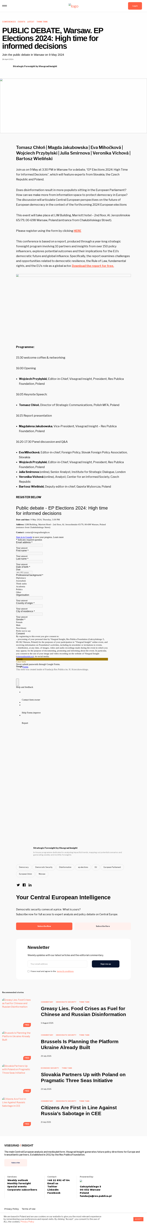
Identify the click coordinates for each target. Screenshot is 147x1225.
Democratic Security (43, 867)
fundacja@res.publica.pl (96, 1196)
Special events (17, 1187)
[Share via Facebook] (24, 885)
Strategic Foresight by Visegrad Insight (35, 66)
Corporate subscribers (22, 1190)
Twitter (52, 1187)
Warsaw (42, 874)
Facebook (53, 1193)
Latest (30, 22)
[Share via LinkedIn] (30, 885)
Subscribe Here (103, 926)
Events (21, 22)
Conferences (9, 22)
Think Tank (42, 22)
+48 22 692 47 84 (58, 1180)
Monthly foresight (19, 1183)
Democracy (24, 867)
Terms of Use (28, 1209)
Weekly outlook (17, 1180)
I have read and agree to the (52, 971)
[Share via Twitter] (18, 885)
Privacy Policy (11, 1209)
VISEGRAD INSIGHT (18, 1145)
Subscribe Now (44, 926)
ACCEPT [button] (138, 1219)
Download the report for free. (93, 266)
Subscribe (15, 1163)
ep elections (83, 867)
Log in (135, 6)
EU (96, 867)
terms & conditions (65, 971)
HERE (77, 231)
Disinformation (65, 867)
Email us (52, 1183)
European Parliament (112, 867)
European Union (25, 874)
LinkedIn (53, 1190)
